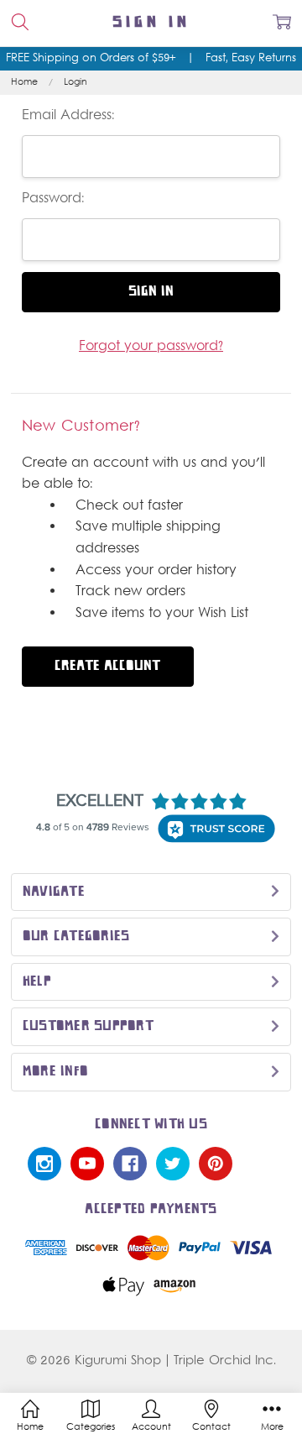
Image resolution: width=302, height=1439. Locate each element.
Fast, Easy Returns (251, 58)
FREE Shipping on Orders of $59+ (90, 58)
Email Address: (68, 116)
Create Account (107, 666)
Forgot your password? (151, 347)
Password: (53, 199)
